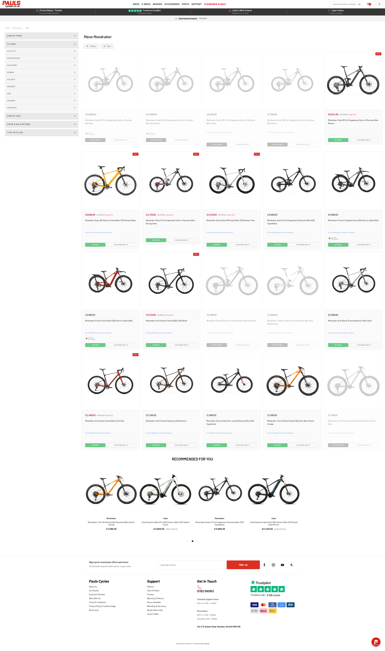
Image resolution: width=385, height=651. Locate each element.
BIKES (136, 4)
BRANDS (157, 4)
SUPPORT (196, 4)
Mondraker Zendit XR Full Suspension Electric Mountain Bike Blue (108, 122)
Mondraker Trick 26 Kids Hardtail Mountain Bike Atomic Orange (290, 422)
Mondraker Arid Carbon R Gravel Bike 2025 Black (166, 321)
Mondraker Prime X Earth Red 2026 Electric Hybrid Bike (109, 321)
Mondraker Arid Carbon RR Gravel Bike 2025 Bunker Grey (230, 220)
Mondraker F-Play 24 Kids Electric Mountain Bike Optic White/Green (290, 322)
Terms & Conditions (97, 602)
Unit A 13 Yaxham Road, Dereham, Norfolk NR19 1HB (218, 627)
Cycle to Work (153, 614)
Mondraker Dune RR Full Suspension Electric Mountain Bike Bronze (353, 122)
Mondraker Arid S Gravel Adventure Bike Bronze (166, 421)
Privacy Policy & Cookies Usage (102, 606)
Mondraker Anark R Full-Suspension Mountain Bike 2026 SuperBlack (291, 222)
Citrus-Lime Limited (202, 644)
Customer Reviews (97, 595)
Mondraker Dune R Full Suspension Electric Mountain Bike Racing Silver (170, 222)
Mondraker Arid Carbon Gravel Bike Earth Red (104, 421)
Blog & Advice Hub (155, 610)
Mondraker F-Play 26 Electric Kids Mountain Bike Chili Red (231, 321)
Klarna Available (154, 602)
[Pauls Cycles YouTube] (282, 565)
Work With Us (94, 599)
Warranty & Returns (155, 599)
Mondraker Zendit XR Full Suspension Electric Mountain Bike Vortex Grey (169, 122)
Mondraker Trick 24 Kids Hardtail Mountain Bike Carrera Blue (351, 422)
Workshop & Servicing (156, 606)
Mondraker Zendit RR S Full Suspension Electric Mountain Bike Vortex (230, 122)
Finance (150, 595)
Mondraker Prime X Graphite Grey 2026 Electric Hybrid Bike (353, 220)
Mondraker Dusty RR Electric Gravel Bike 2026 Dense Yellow (110, 220)
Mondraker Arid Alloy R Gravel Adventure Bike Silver (350, 321)
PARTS (185, 4)
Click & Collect (153, 591)
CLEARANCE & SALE (215, 4)
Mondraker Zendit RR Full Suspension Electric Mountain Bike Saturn (290, 122)
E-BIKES (146, 4)
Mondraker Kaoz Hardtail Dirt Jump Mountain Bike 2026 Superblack (230, 422)
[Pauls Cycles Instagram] (273, 565)
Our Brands (94, 591)
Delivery (150, 587)
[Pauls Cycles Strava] (291, 565)
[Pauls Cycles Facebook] (264, 565)
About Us (93, 587)
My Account (94, 610)
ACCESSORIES (171, 4)
